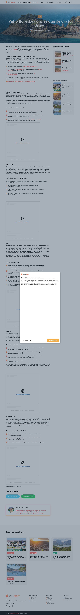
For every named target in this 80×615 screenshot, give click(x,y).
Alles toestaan (52, 340)
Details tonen (26, 340)
